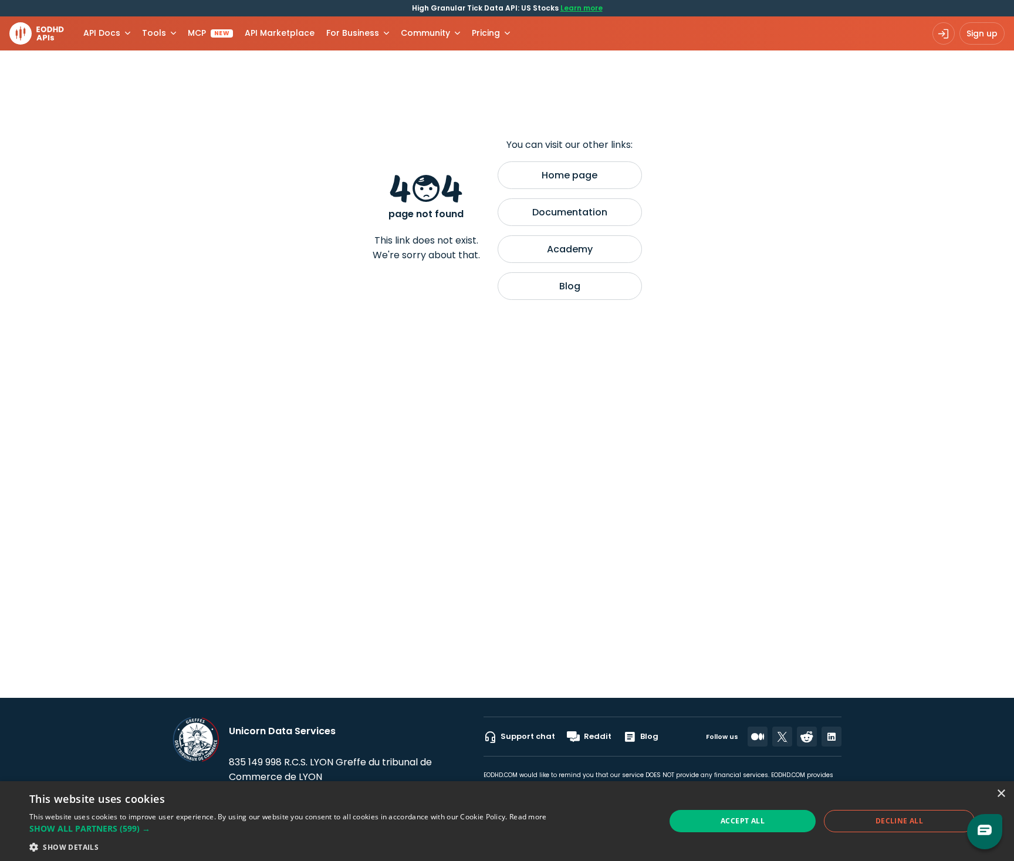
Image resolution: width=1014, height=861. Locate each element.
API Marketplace (280, 33)
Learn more (581, 8)
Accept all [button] (743, 821)
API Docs (101, 33)
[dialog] (507, 821)
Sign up (982, 33)
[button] (288, 828)
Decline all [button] (899, 821)
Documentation (569, 212)
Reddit (597, 736)
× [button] (1000, 793)
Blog (569, 286)
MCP (208, 33)
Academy (570, 249)
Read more (528, 817)
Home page (569, 175)
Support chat (528, 736)
